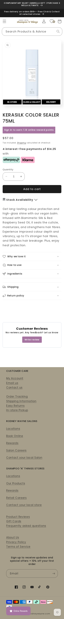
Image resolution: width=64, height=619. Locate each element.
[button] (4, 21)
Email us (12, 383)
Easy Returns (15, 406)
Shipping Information (21, 401)
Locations (13, 429)
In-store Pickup (17, 410)
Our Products (15, 483)
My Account (14, 378)
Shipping (21, 143)
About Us (12, 537)
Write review (32, 339)
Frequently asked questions (26, 526)
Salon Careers (16, 450)
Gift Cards (13, 521)
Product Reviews (18, 517)
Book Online (14, 436)
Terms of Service (18, 546)
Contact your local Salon (24, 457)
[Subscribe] (54, 573)
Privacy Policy (16, 542)
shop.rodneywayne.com (36, 613)
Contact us (14, 387)
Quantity (8, 169)
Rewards (12, 443)
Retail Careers (16, 498)
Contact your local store (24, 505)
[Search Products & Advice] (58, 31)
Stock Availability (19, 200)
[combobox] (32, 32)
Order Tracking (17, 396)
